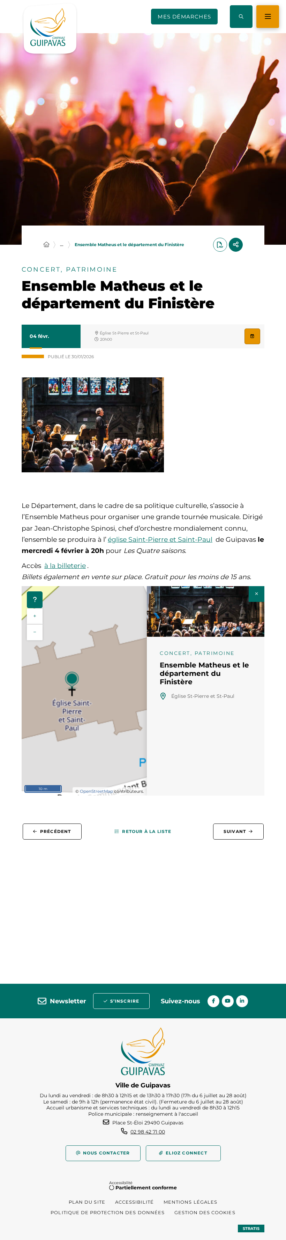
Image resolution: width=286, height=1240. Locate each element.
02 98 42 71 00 (147, 1132)
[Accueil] (46, 245)
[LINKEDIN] (242, 1001)
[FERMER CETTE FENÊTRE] (256, 594)
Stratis (251, 1228)
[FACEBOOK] (213, 1001)
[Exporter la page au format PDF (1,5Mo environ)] (220, 245)
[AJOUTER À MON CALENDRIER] (252, 336)
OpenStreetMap (96, 791)
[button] (241, 16)
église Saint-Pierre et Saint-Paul (160, 540)
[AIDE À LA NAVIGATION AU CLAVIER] (35, 599)
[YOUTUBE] (227, 1001)
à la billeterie (65, 566)
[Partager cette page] (236, 245)
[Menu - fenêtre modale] (267, 16)
